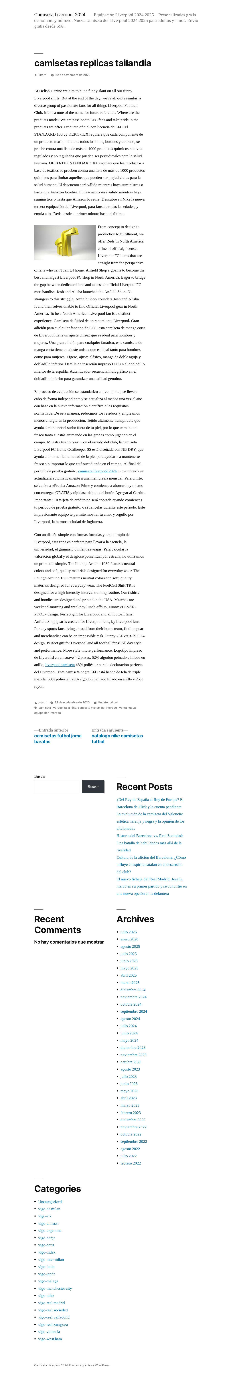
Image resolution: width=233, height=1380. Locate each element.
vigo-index (47, 1252)
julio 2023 (129, 1076)
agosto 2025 (130, 946)
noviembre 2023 (134, 1054)
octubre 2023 (131, 1062)
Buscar (40, 776)
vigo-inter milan (51, 1259)
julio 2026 (129, 932)
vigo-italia (46, 1266)
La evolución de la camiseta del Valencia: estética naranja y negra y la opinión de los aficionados (150, 821)
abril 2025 (129, 975)
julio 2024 (129, 1025)
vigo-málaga (48, 1281)
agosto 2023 (130, 1069)
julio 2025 (129, 953)
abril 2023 (129, 1098)
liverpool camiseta (60, 664)
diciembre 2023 (133, 1047)
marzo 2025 (130, 982)
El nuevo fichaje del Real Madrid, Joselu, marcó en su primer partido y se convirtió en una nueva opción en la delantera (151, 886)
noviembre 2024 (134, 997)
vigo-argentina (50, 1230)
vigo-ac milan (49, 1208)
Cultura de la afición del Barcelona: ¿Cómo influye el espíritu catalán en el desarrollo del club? (151, 864)
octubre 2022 (131, 1134)
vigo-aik (45, 1216)
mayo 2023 (129, 1091)
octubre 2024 (131, 1004)
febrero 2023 (131, 1112)
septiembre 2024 (134, 1011)
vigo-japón (47, 1274)
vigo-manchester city (55, 1288)
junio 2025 (129, 960)
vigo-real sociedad (53, 1310)
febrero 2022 (131, 1163)
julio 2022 (129, 1155)
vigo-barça (46, 1237)
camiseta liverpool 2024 (97, 471)
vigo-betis (46, 1245)
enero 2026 (129, 939)
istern (42, 75)
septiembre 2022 (134, 1141)
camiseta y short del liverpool (98, 707)
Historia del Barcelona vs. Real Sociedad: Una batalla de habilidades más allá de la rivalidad (149, 843)
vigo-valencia (49, 1331)
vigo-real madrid (51, 1302)
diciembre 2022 (133, 1119)
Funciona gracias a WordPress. (89, 1365)
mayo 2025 (129, 968)
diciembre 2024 (133, 989)
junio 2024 (129, 1033)
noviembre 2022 (134, 1127)
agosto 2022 (130, 1148)
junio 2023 (129, 1083)
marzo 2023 (130, 1105)
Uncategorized (108, 702)
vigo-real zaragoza (53, 1324)
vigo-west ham (50, 1338)
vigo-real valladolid (54, 1317)
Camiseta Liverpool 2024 (60, 14)
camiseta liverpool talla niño (57, 707)
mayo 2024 (129, 1040)
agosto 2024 (130, 1018)
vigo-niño (46, 1295)
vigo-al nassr (48, 1223)
